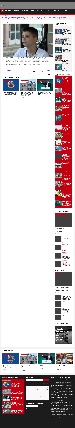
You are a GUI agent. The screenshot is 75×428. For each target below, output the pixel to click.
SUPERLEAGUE (64, 245)
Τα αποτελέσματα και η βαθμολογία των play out (66, 265)
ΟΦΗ (67, 238)
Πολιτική (43, 80)
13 (37, 391)
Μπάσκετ (60, 10)
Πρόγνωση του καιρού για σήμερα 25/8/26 (66, 149)
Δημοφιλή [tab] (62, 74)
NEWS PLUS (4, 15)
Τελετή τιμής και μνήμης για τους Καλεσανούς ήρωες (66, 135)
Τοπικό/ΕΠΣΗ (43, 10)
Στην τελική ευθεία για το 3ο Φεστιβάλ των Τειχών (66, 184)
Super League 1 (8, 10)
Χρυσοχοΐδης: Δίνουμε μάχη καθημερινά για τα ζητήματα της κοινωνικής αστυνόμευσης (17, 72)
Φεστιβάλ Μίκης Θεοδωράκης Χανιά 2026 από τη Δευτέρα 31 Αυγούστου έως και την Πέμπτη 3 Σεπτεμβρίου (66, 59)
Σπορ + (65, 10)
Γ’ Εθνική (32, 10)
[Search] (72, 12)
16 (47, 391)
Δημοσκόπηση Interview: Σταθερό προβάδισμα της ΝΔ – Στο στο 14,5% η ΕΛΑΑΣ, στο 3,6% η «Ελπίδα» (66, 128)
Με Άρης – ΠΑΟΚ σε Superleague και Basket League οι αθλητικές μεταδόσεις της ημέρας (66, 298)
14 (40, 391)
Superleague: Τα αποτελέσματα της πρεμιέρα (65, 249)
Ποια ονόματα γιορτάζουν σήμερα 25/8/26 (66, 142)
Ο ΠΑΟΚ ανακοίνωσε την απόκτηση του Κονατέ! (66, 317)
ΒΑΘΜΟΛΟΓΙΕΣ (64, 238)
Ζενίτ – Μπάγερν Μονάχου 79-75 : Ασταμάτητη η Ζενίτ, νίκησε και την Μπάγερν (63, 289)
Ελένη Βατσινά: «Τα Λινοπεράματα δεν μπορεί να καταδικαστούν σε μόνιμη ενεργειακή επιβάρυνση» (66, 50)
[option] (63, 33)
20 (37, 394)
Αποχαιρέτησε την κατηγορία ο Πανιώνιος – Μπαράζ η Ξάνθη (66, 257)
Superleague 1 (64, 237)
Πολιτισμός (67, 54)
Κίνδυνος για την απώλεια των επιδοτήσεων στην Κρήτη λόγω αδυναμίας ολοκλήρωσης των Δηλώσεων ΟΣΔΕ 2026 (66, 32)
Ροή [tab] (57, 74)
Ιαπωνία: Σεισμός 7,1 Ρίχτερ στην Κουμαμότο (62, 338)
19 (34, 394)
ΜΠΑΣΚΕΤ (63, 301)
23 (47, 394)
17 (27, 394)
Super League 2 (16, 10)
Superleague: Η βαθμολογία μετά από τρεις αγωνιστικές (66, 241)
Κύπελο (37, 10)
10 (27, 391)
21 (40, 394)
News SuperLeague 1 (65, 244)
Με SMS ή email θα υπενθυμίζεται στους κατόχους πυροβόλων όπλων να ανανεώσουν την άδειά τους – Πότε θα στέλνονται (39, 72)
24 (27, 396)
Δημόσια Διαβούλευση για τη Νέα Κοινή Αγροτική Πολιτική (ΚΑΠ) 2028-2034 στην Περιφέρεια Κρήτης (66, 203)
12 (34, 391)
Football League (25, 10)
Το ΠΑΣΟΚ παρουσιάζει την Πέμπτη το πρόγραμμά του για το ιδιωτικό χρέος (45, 93)
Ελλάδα (7, 15)
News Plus (7, 13)
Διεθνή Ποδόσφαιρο (52, 10)
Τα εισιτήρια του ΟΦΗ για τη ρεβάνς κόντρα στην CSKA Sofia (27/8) (61, 424)
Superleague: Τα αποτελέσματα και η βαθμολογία (60, 230)
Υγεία (67, 171)
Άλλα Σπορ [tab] (68, 74)
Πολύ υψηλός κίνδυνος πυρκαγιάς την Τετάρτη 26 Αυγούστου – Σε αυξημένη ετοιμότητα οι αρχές (10, 93)
